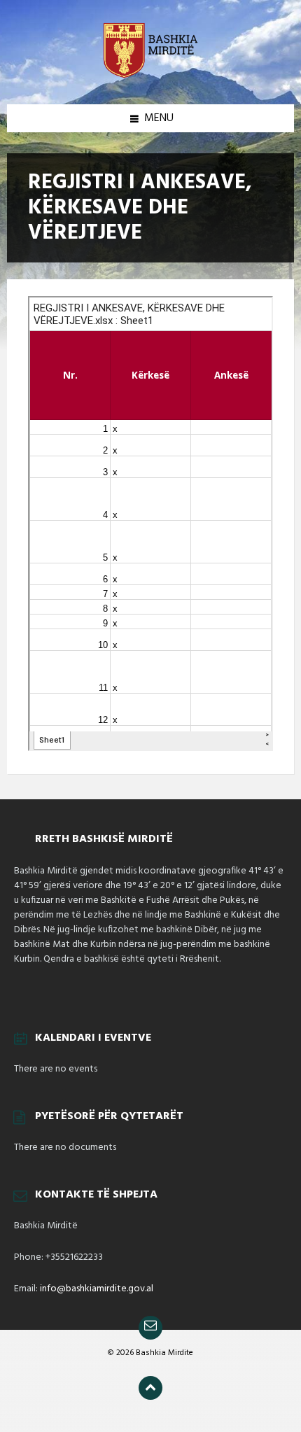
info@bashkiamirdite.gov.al (96, 1289)
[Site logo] (151, 77)
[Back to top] (150, 1388)
